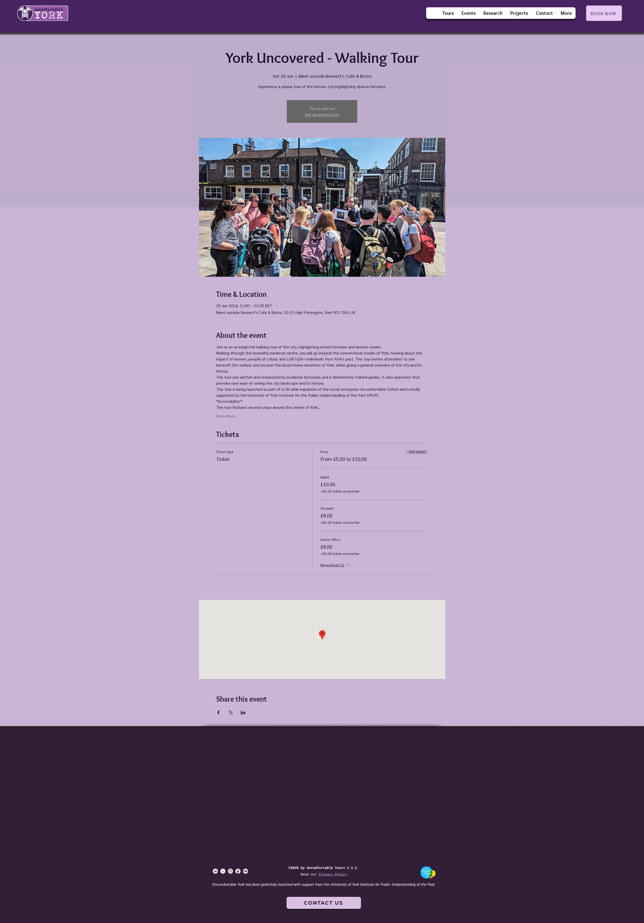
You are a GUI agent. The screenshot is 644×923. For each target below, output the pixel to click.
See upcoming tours (322, 114)
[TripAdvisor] (245, 871)
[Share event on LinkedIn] (243, 712)
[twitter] (222, 871)
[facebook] (237, 871)
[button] (468, 13)
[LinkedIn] (215, 871)
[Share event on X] (230, 712)
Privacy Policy (333, 874)
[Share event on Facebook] (218, 712)
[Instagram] (230, 871)
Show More (225, 416)
